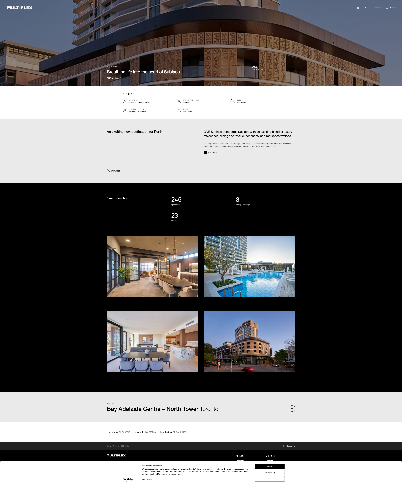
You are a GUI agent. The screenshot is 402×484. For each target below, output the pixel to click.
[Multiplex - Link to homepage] (136, 455)
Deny (270, 479)
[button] (362, 8)
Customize (269, 473)
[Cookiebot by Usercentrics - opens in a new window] (128, 479)
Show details (147, 480)
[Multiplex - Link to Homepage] (19, 7)
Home (109, 446)
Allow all (270, 466)
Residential (112, 66)
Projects (116, 446)
